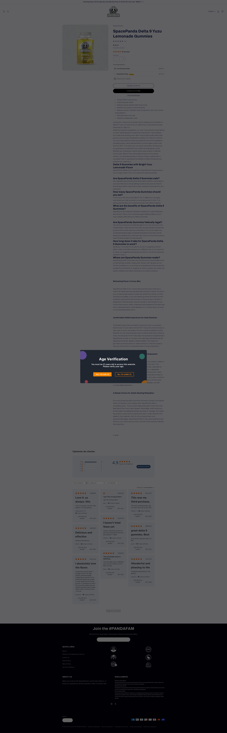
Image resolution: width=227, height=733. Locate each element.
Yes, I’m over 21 (102, 374)
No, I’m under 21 (124, 374)
